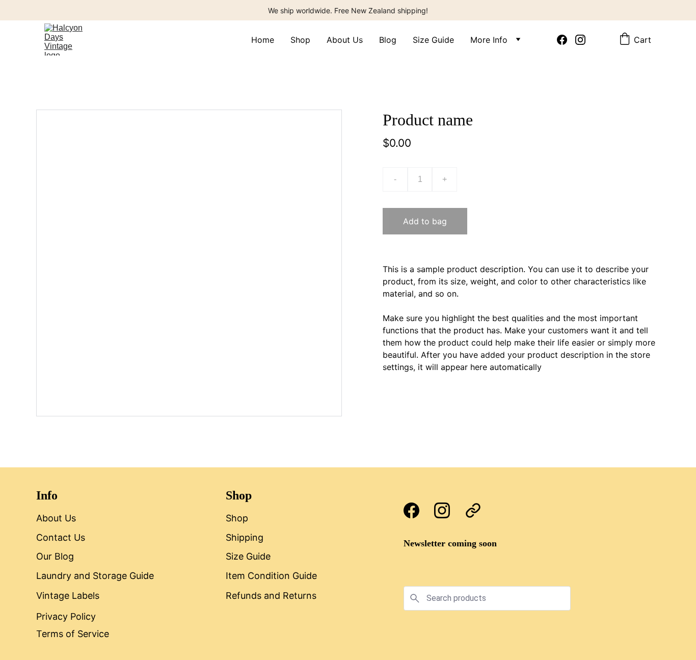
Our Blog (55, 556)
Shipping (244, 537)
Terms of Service (72, 633)
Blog (387, 40)
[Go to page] (473, 510)
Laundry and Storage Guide (95, 575)
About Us (345, 40)
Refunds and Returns (271, 595)
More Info (488, 40)
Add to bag (425, 221)
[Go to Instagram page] (580, 40)
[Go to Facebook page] (566, 40)
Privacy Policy (66, 616)
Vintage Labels (67, 595)
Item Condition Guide (271, 575)
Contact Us (60, 537)
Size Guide (433, 40)
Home (262, 40)
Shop (300, 40)
